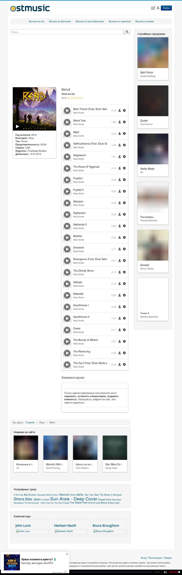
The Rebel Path (79, 502)
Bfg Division (30, 494)
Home (73, 494)
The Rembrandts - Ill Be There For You (41, 502)
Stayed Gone (104, 499)
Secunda (41, 494)
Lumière (46, 499)
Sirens (19, 498)
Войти (166, 8)
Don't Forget (63, 502)
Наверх (168, 557)
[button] (124, 110)
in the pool (116, 494)
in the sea (18, 494)
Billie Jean (33, 498)
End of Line (94, 502)
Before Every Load (110, 502)
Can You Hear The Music (97, 494)
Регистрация (155, 557)
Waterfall (64, 494)
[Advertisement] (34, 217)
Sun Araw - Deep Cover (73, 498)
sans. (80, 494)
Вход (143, 557)
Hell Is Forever (52, 494)
